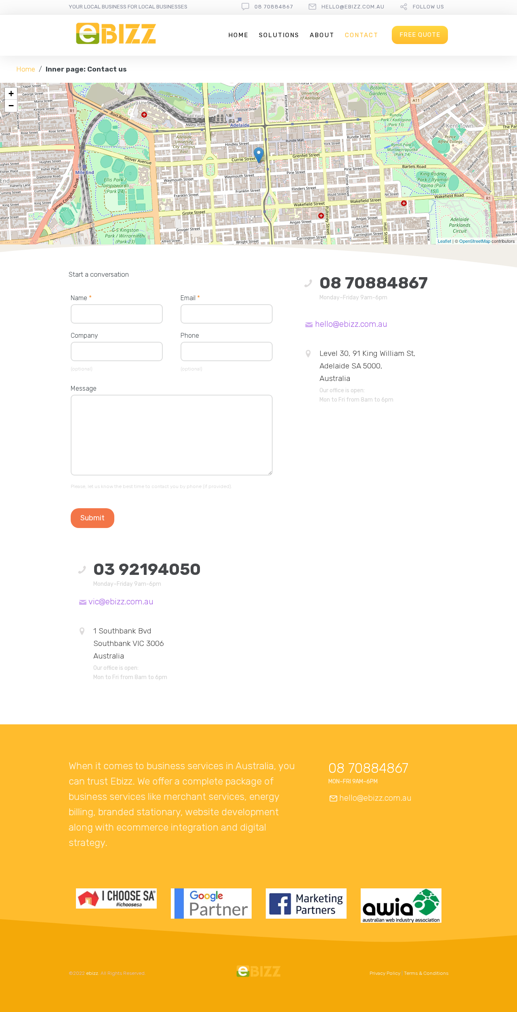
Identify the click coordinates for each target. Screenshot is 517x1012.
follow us (428, 7)
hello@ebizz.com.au (353, 7)
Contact (361, 35)
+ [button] (11, 93)
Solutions (279, 35)
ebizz (92, 973)
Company (84, 335)
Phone (190, 335)
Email (190, 298)
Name (81, 298)
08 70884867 (273, 7)
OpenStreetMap (474, 241)
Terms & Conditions (426, 973)
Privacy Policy (385, 973)
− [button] (11, 106)
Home (238, 35)
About (322, 35)
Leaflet (444, 241)
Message (84, 388)
